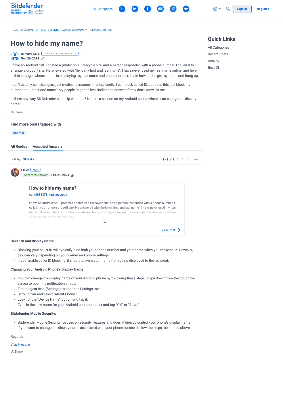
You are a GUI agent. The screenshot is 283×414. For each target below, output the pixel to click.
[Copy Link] (42, 58)
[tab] (19, 146)
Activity (213, 61)
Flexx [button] (25, 170)
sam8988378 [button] (30, 53)
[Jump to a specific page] (195, 159)
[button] (15, 56)
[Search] (228, 9)
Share (17, 112)
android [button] (18, 133)
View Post (168, 230)
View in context (21, 344)
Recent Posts (218, 54)
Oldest (28, 159)
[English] (28, 9)
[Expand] (104, 222)
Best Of (213, 67)
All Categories (218, 47)
